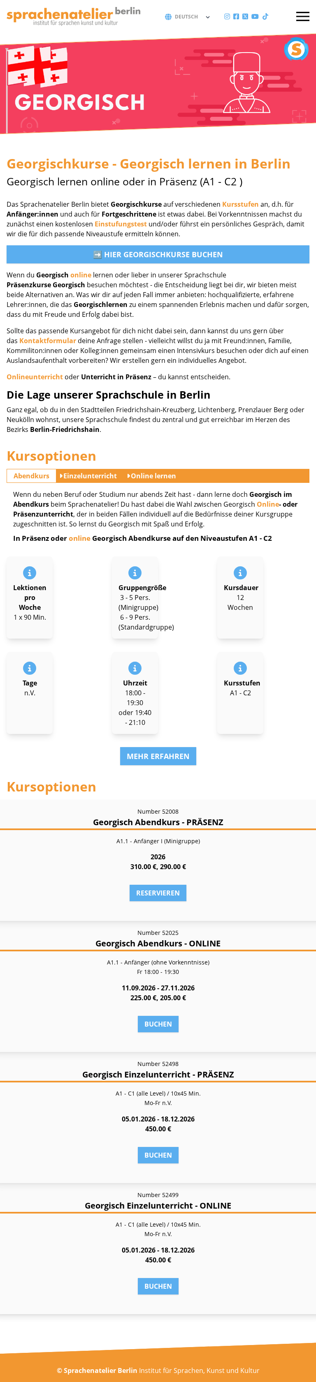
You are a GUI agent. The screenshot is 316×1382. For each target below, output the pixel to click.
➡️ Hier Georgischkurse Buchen (158, 254)
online (80, 274)
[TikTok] (265, 16)
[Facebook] (236, 16)
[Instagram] (227, 16)
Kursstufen (240, 204)
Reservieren (158, 892)
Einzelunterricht (90, 475)
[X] (245, 16)
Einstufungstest (121, 223)
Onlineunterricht (35, 376)
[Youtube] (255, 16)
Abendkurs (31, 475)
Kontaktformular (47, 340)
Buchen (158, 1024)
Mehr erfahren (158, 756)
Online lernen (153, 475)
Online (268, 504)
